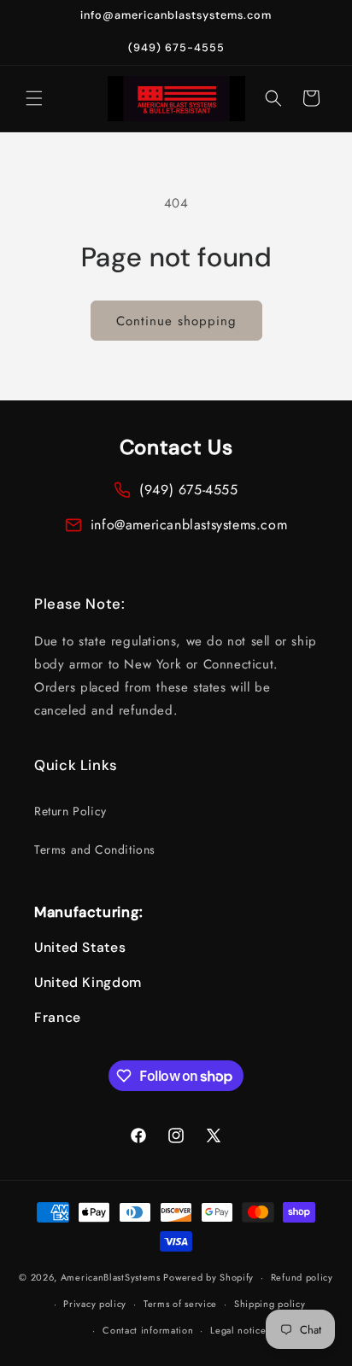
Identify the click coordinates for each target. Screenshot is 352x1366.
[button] (34, 98)
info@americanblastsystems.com (189, 524)
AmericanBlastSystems (111, 1277)
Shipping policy (270, 1304)
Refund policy (302, 1277)
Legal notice (238, 1330)
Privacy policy (94, 1304)
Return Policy (70, 811)
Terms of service (180, 1304)
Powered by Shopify (208, 1277)
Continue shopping (176, 321)
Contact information (148, 1330)
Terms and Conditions (94, 849)
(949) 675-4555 (188, 489)
